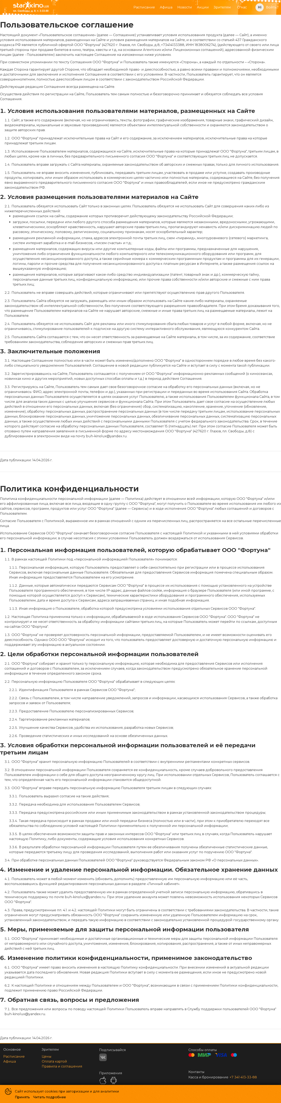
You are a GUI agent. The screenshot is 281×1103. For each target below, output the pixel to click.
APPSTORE (103, 1080)
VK (103, 1057)
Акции (203, 7)
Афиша (166, 7)
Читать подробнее (49, 1097)
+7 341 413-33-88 (243, 1077)
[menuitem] (144, 7)
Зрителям (222, 7)
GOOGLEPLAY (113, 1080)
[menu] (157, 7)
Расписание (144, 7)
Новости (184, 7)
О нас (242, 7)
